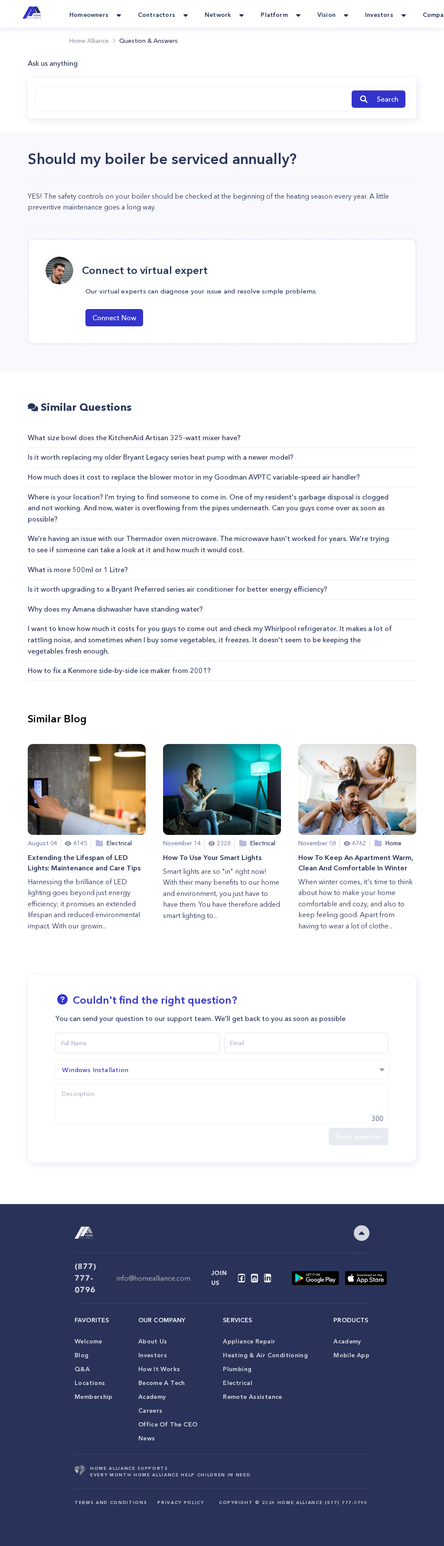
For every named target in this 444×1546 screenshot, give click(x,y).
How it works (159, 1369)
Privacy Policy (180, 1502)
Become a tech (161, 1383)
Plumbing (237, 1369)
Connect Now (114, 317)
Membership (94, 1397)
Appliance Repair (249, 1341)
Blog (82, 1355)
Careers (150, 1410)
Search (387, 99)
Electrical (237, 1383)
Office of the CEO (167, 1424)
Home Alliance (89, 41)
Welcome (88, 1341)
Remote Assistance (252, 1397)
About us (152, 1341)
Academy (152, 1397)
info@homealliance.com (153, 1278)
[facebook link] (241, 1278)
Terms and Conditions (111, 1502)
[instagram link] (254, 1278)
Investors (152, 1355)
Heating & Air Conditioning (265, 1355)
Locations (90, 1383)
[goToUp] (361, 1233)
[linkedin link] (267, 1278)
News (146, 1438)
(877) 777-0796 (85, 1278)
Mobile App (351, 1355)
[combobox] (191, 99)
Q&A (82, 1369)
